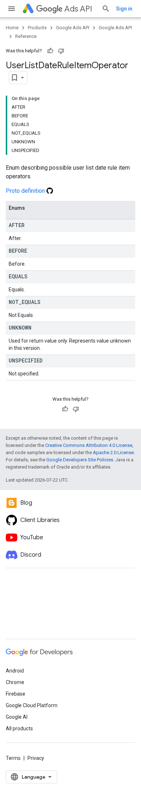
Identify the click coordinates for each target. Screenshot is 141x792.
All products (19, 728)
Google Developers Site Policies (79, 459)
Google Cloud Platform (31, 705)
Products (37, 27)
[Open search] (106, 8)
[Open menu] (11, 8)
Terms (13, 758)
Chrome (15, 682)
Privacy (35, 758)
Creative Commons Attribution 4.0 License (88, 445)
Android (15, 671)
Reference (26, 36)
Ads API (78, 9)
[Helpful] (50, 50)
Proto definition (26, 190)
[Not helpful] (61, 50)
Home (12, 27)
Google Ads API (72, 27)
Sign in (124, 9)
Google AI (16, 717)
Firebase (15, 694)
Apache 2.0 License (113, 452)
